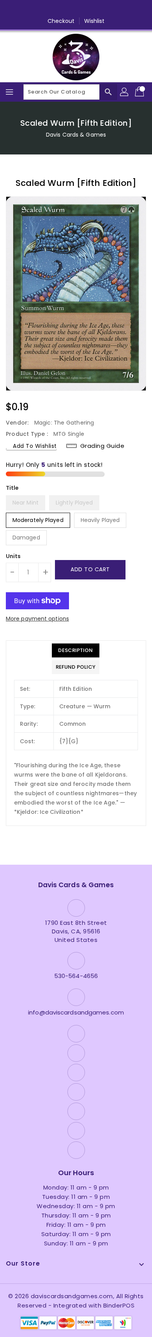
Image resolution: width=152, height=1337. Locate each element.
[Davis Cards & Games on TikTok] (120, 9)
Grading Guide (102, 446)
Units (13, 556)
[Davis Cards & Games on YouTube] (76, 9)
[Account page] (125, 92)
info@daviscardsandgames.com (76, 1012)
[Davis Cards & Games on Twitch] (105, 9)
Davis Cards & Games (76, 135)
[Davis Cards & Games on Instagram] (61, 9)
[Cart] (140, 92)
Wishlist (94, 21)
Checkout (61, 21)
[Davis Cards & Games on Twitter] (46, 9)
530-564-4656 (76, 976)
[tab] (75, 650)
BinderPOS (119, 1305)
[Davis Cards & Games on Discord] (91, 9)
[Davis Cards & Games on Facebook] (31, 9)
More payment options (37, 619)
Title (12, 488)
